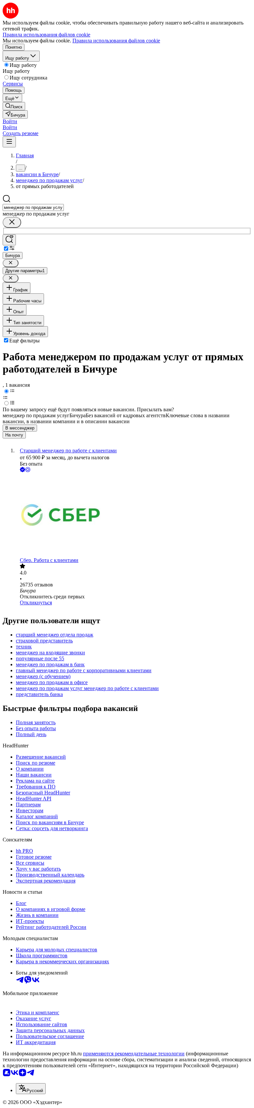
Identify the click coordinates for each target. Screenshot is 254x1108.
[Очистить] (12, 222)
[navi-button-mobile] (9, 141)
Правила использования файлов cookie (116, 40)
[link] (14, 106)
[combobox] (33, 207)
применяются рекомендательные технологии (134, 1053)
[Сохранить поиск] (9, 239)
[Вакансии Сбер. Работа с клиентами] (133, 515)
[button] (10, 121)
